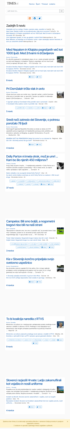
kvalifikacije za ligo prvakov (20, 244)
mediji (53, 340)
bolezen (20, 184)
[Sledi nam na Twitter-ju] (39, 18)
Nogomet (12, 228)
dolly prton (56, 181)
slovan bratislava (34, 247)
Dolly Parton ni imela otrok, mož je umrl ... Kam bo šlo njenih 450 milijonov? (32, 158)
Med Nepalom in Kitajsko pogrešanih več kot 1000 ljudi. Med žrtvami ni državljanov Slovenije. (34, 53)
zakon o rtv (27, 340)
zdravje (36, 184)
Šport (38, 4)
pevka (28, 184)
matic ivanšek (43, 244)
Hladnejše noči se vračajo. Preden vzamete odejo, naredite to (26, 29)
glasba (13, 181)
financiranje (37, 340)
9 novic (9, 346)
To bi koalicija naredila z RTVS (25, 319)
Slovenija (13, 322)
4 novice (10, 148)
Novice (31, 4)
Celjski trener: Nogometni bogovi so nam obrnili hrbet (23, 240)
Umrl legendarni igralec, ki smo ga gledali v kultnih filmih (24, 37)
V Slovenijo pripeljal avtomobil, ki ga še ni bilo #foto (23, 276)
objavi (32, 76)
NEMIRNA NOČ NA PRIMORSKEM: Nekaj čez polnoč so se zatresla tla (28, 138)
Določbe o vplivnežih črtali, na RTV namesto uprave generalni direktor (29, 336)
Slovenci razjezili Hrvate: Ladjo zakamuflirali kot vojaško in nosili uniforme (33, 382)
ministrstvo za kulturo (15, 340)
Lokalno (52, 4)
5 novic (9, 111)
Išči (62, 11)
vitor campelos (55, 244)
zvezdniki (22, 181)
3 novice (10, 250)
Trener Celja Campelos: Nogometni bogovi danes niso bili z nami (27, 238)
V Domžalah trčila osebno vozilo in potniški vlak (21, 104)
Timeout (44, 4)
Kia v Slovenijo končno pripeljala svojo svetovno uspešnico (30, 260)
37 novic (10, 188)
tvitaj (39, 76)
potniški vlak (21, 108)
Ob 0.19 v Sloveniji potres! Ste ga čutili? (19, 140)
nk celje (33, 244)
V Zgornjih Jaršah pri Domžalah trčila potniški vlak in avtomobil (26, 102)
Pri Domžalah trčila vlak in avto (25, 88)
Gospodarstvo (14, 266)
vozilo (38, 108)
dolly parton (31, 181)
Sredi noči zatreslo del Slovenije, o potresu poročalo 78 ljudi (33, 121)
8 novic (9, 80)
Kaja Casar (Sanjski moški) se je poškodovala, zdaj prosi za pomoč (28, 31)
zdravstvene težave (44, 181)
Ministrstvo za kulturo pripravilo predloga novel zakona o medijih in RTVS (30, 334)
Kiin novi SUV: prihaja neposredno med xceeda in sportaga (25, 278)
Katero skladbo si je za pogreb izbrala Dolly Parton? (23, 173)
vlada (46, 340)
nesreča (30, 108)
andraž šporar (22, 247)
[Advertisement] (35, 205)
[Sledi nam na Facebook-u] (35, 18)
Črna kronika (14, 57)
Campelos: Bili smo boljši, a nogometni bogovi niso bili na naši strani (30, 223)
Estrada (14, 163)
